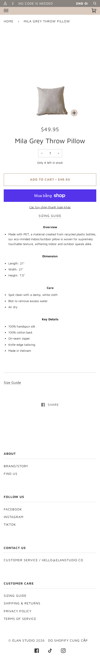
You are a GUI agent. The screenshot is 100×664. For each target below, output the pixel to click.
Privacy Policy (17, 611)
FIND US (10, 474)
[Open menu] (11, 11)
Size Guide (12, 382)
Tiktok (10, 524)
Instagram (13, 517)
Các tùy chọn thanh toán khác (50, 207)
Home (8, 21)
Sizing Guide (15, 595)
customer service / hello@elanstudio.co (43, 560)
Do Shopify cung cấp (68, 640)
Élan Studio (24, 640)
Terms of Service (20, 619)
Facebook (13, 509)
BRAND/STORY (16, 466)
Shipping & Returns (22, 603)
